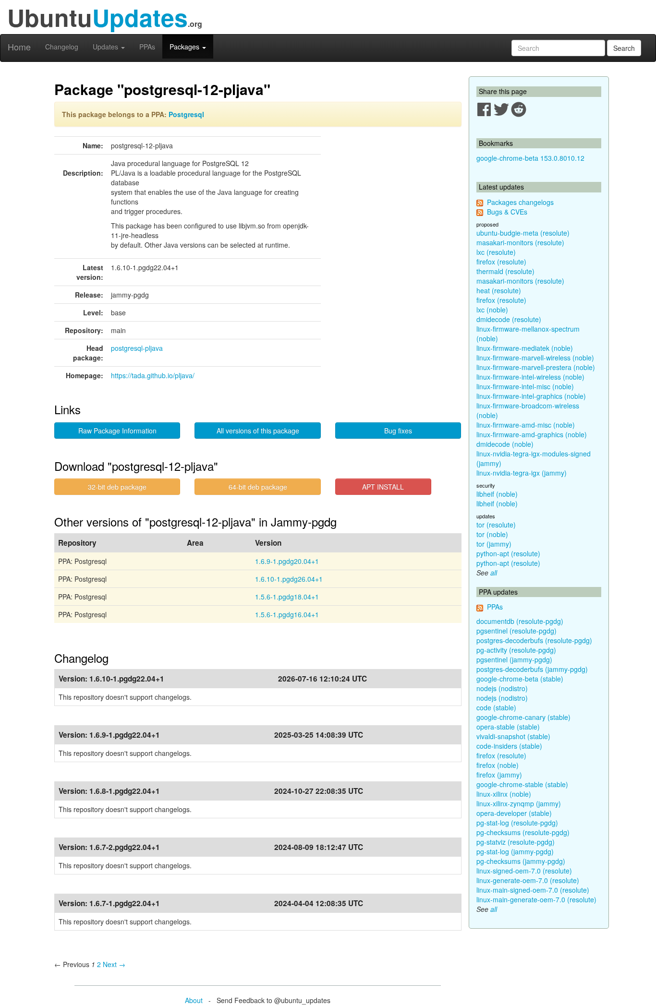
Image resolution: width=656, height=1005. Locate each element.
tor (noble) (492, 534)
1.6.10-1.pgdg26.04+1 (289, 579)
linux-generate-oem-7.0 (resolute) (527, 880)
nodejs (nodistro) (502, 688)
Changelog (61, 46)
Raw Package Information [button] (117, 430)
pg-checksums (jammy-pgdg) (520, 861)
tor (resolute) (496, 524)
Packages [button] (185, 46)
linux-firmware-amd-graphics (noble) (531, 434)
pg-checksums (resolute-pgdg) (523, 832)
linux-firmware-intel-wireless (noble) (530, 377)
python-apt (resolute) (508, 553)
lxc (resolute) (496, 252)
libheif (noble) (497, 494)
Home (19, 46)
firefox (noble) (497, 765)
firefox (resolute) (501, 261)
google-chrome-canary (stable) (523, 717)
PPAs (147, 46)
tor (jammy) (493, 544)
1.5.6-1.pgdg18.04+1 (287, 596)
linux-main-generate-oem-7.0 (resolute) (536, 899)
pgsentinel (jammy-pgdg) (514, 659)
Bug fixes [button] (398, 430)
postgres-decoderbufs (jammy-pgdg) (532, 669)
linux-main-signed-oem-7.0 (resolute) (532, 890)
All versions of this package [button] (258, 430)
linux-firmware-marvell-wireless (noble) (535, 357)
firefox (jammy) (499, 774)
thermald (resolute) (505, 271)
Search (624, 48)
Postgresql (186, 114)
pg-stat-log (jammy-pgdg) (515, 851)
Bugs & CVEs (507, 211)
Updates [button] (106, 46)
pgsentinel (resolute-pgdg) (516, 630)
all (493, 572)
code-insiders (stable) (509, 746)
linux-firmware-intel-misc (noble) (525, 386)
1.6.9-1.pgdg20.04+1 (287, 561)
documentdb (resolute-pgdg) (519, 621)
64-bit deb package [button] (258, 486)
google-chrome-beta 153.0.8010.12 (530, 158)
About (194, 1000)
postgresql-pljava (137, 348)
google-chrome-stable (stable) (522, 784)
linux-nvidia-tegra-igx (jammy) (521, 473)
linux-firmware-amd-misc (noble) (525, 425)
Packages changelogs (520, 202)
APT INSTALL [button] (383, 486)
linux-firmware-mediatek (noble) (524, 348)
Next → (114, 964)
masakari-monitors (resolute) (520, 242)
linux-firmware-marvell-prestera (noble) (535, 367)
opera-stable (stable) (508, 726)
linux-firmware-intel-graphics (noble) (531, 396)
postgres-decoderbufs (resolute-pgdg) (534, 640)
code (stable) (496, 707)
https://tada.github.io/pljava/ (152, 375)
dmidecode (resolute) (508, 319)
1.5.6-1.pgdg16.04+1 (287, 614)
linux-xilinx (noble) (503, 794)
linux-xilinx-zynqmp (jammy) (518, 803)
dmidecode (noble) (505, 444)
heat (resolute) (498, 290)
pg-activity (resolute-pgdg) (516, 650)
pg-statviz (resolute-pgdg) (515, 842)
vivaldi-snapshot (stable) (513, 736)
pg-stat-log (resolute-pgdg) (517, 822)
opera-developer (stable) (514, 813)
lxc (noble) (492, 309)
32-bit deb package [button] (117, 486)
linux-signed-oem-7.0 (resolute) (524, 870)
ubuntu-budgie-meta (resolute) (523, 233)
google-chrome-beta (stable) (519, 678)
